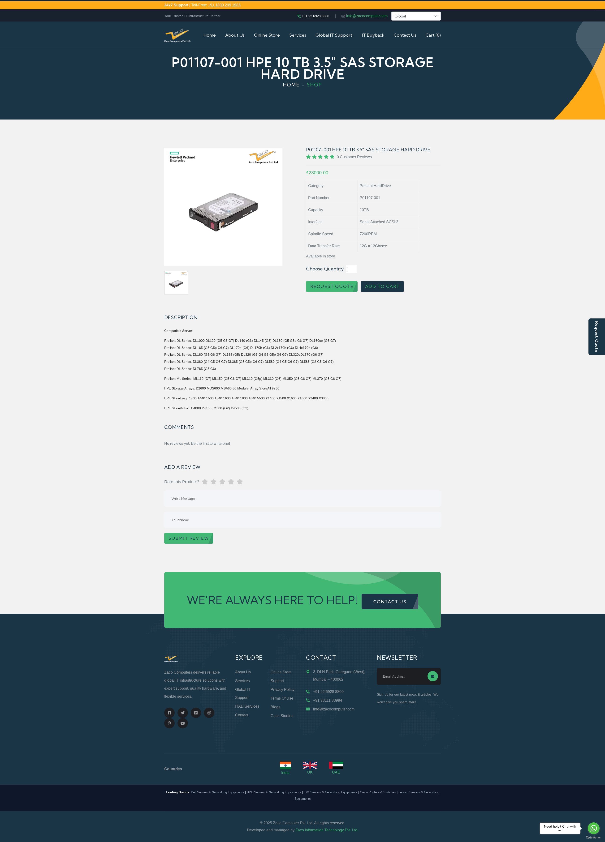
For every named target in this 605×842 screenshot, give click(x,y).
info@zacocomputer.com (367, 16)
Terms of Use (282, 698)
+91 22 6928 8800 (315, 16)
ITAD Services (247, 706)
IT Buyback (373, 35)
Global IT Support (333, 35)
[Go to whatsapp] (594, 828)
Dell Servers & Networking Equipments (217, 792)
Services (297, 35)
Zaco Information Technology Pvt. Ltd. (326, 830)
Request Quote (596, 336)
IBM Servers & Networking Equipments (330, 792)
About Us (235, 35)
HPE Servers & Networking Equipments (274, 792)
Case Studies (282, 716)
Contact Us (405, 35)
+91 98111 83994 (327, 700)
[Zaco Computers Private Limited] (177, 35)
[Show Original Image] (176, 283)
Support (277, 681)
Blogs (275, 707)
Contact (241, 715)
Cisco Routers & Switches (378, 792)
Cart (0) (433, 35)
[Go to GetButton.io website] (593, 837)
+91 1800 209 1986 (224, 5)
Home (209, 35)
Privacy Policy (282, 690)
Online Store (267, 35)
